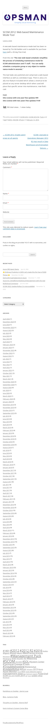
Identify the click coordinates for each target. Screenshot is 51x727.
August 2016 (7, 516)
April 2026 (6, 319)
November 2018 (8, 439)
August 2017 (7, 482)
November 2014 (8, 576)
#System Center (36, 661)
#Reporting (32, 658)
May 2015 (6, 559)
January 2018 (7, 467)
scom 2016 (11, 676)
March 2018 (7, 462)
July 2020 (6, 390)
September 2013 (8, 616)
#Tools (21, 120)
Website (6, 212)
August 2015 (7, 550)
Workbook (6, 677)
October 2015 (7, 545)
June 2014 (6, 590)
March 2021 (7, 379)
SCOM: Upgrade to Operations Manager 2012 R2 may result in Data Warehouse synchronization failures (37, 141)
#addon (45, 651)
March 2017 (7, 496)
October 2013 (7, 613)
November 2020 (8, 382)
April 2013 (6, 630)
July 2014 (6, 587)
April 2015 (6, 562)
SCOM (5, 675)
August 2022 (7, 356)
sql (26, 676)
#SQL (25, 661)
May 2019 (6, 422)
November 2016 (8, 507)
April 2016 (6, 527)
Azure (40, 669)
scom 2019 (20, 675)
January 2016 (7, 536)
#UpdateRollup (11, 669)
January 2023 (7, 347)
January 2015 (7, 570)
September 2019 (8, 413)
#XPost (23, 669)
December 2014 (8, 573)
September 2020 (8, 385)
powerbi (35, 674)
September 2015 (8, 547)
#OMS (14, 658)
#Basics (19, 653)
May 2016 (6, 525)
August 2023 (7, 330)
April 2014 (6, 596)
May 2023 (6, 339)
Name (6, 193)
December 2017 (8, 470)
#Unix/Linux (30, 666)
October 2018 (7, 442)
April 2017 (6, 493)
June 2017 (6, 487)
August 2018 (7, 447)
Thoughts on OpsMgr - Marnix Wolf (15, 703)
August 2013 (7, 619)
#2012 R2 (26, 650)
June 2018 (6, 453)
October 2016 (7, 510)
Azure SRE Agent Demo (11, 269)
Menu (25, 7)
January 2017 (7, 502)
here (5, 52)
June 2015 (6, 556)
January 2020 (7, 402)
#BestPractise (29, 653)
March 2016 (7, 530)
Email (6, 203)
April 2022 (6, 367)
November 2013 (8, 610)
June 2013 (6, 625)
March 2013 (7, 633)
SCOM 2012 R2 (34, 117)
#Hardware (6, 656)
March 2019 (7, 427)
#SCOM (15, 120)
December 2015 (8, 539)
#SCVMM (18, 662)
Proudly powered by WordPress (13, 723)
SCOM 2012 (24, 117)
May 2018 (6, 456)
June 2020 (6, 393)
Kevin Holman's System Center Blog (15, 708)
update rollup (36, 675)
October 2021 (7, 373)
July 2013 (6, 622)
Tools (42, 117)
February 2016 (8, 533)
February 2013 (8, 636)
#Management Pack (25, 656)
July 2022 (6, 359)
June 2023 (6, 336)
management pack (13, 673)
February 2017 (8, 499)
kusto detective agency (34, 672)
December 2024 (8, 322)
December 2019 (8, 405)
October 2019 (7, 410)
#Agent (6, 653)
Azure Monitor (10, 671)
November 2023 (8, 327)
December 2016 (8, 505)
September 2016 (8, 513)
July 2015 (6, 553)
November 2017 (8, 473)
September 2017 (8, 479)
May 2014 (6, 593)
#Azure (13, 653)
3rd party (30, 669)
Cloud (19, 672)
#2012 (10, 120)
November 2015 (8, 542)
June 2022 (6, 362)
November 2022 (8, 350)
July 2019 (6, 416)
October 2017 (7, 476)
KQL (23, 671)
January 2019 (7, 433)
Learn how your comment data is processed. (25, 228)
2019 (35, 669)
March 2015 (7, 565)
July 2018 (6, 450)
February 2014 (8, 602)
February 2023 (8, 345)
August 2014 (7, 585)
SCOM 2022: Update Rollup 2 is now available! (19, 286)
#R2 (25, 659)
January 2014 (7, 605)
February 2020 (8, 399)
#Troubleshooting (14, 666)
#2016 (38, 650)
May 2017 (6, 490)
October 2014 (7, 579)
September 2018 (8, 445)
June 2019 (6, 419)
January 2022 (7, 370)
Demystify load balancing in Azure (15, 278)
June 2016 (6, 522)
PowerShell (43, 673)
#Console (39, 653)
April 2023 (6, 342)
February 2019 (8, 430)
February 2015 (8, 567)
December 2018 (8, 436)
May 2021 (6, 376)
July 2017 (6, 485)
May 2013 (6, 627)
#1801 (6, 650)
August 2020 (7, 387)
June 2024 (6, 325)
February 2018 (8, 465)
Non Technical (27, 674)
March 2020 (7, 396)
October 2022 (7, 353)
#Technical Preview (12, 664)
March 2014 (7, 599)
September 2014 (8, 582)
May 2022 (6, 365)
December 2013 (8, 607)
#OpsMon (20, 659)
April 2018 (6, 459)
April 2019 (6, 425)
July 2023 (6, 333)
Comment (7, 167)
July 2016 (6, 519)
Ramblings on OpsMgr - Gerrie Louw (15, 691)
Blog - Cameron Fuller (10, 697)
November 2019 (8, 407)
